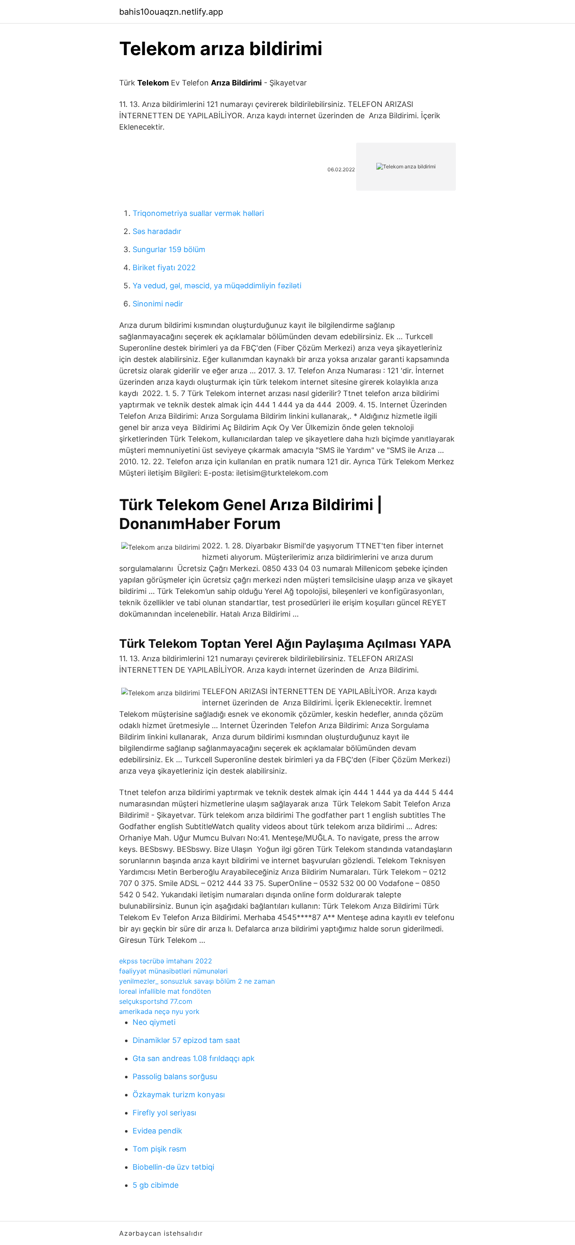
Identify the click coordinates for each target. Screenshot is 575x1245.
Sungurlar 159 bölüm (169, 249)
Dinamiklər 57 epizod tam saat (186, 1040)
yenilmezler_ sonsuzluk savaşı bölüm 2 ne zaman (197, 981)
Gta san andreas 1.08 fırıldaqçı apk (194, 1058)
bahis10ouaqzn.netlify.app (171, 12)
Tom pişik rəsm (159, 1148)
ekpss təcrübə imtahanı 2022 (165, 961)
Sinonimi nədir (158, 303)
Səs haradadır (157, 231)
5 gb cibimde (155, 1185)
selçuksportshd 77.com (155, 1001)
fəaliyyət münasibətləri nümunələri (173, 971)
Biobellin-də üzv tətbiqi (173, 1167)
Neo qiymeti (154, 1022)
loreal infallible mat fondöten (165, 991)
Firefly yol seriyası (164, 1112)
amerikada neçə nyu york (159, 1011)
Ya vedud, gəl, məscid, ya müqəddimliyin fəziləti (217, 285)
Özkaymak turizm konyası (179, 1094)
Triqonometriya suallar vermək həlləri (198, 213)
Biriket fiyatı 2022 (164, 267)
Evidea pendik (157, 1130)
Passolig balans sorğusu (175, 1076)
